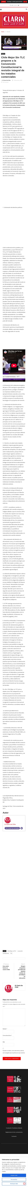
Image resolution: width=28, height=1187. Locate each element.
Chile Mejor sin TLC (12, 951)
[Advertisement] (14, 192)
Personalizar (14, 1179)
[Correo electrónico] (21, 828)
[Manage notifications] (24, 1183)
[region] (14, 1172)
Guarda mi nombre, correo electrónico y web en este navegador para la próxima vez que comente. (14, 1051)
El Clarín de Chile (6, 80)
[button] (24, 1)
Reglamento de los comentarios (14, 1132)
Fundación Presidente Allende (14, 1128)
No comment (5, 82)
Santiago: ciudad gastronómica (14, 1)
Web (4, 1042)
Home (2, 31)
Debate (8, 31)
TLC (11, 953)
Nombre (5, 1029)
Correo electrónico (7, 1035)
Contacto (14, 1136)
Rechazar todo (14, 1183)
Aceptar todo (14, 1175)
